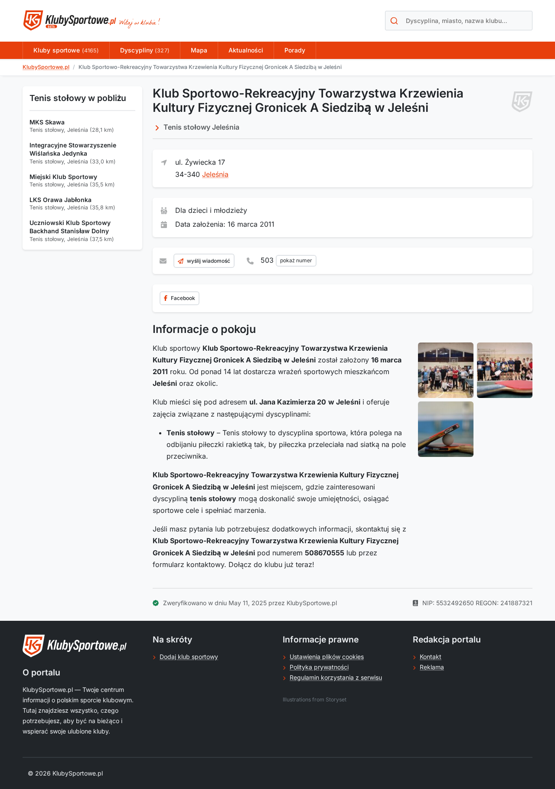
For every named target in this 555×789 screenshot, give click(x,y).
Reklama (432, 667)
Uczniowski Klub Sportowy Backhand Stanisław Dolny (70, 227)
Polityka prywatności (319, 667)
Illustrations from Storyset (314, 699)
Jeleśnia (215, 174)
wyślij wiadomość (208, 261)
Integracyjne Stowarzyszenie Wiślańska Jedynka (72, 149)
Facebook (183, 298)
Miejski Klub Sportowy (63, 176)
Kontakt (430, 656)
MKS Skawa (47, 122)
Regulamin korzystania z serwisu (336, 677)
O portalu (41, 672)
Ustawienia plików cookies (327, 656)
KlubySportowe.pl (46, 67)
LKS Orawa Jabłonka (60, 199)
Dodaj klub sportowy (189, 656)
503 (286, 260)
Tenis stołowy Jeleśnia (201, 127)
